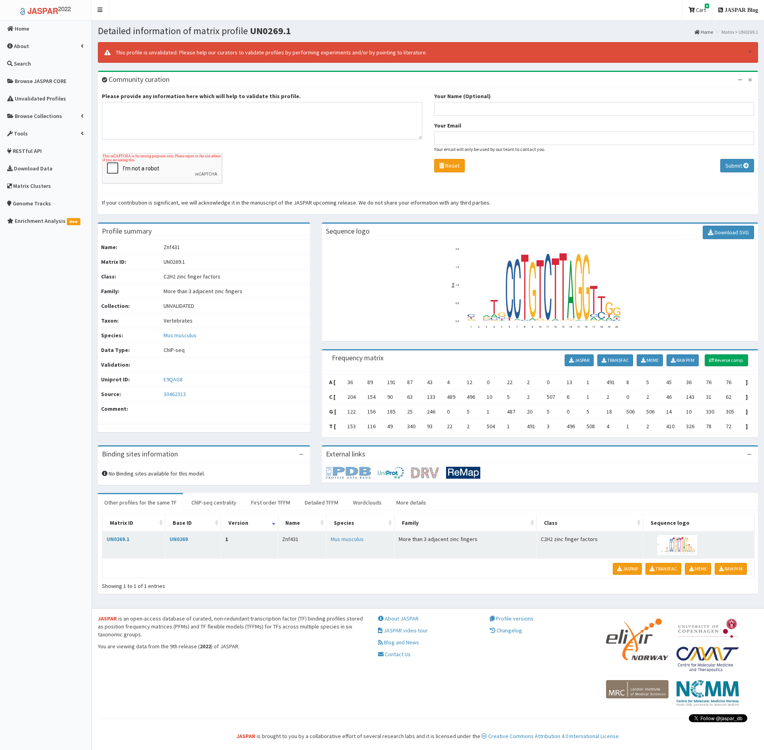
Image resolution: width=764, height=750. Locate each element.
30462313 (175, 394)
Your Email (447, 125)
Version (238, 522)
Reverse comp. (729, 360)
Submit (734, 165)
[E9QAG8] (352, 472)
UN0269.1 (118, 539)
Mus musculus (180, 335)
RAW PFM (685, 360)
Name (292, 522)
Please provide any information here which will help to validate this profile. (201, 96)
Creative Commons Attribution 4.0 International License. (553, 736)
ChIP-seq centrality (213, 502)
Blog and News (401, 642)
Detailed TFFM (321, 502)
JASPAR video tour (405, 630)
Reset (452, 165)
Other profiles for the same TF (140, 502)
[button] (100, 10)
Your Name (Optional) (462, 96)
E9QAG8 (174, 379)
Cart (701, 9)
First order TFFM (270, 502)
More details (411, 502)
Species (344, 522)
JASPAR (581, 360)
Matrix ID (121, 522)
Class (550, 522)
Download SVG (731, 232)
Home (706, 32)
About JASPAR (401, 618)
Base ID (182, 522)
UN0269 (179, 539)
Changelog (508, 630)
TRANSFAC (617, 360)
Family (410, 522)
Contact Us (397, 654)
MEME (652, 360)
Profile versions (514, 618)
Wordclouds (367, 502)
